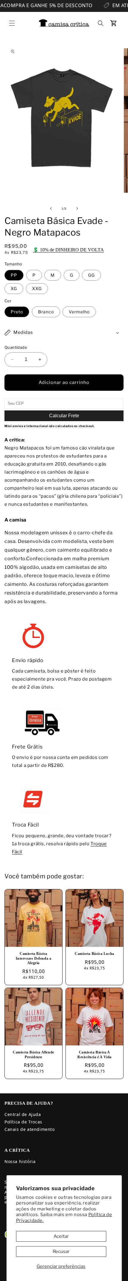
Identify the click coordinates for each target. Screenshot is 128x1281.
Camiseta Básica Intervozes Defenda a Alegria (33, 958)
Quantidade (15, 347)
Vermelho (79, 311)
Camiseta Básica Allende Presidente (33, 1054)
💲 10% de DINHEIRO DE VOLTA (68, 249)
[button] (11, 23)
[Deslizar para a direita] (77, 208)
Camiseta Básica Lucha (94, 954)
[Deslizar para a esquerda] (50, 208)
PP (14, 275)
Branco (46, 311)
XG (14, 288)
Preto (17, 311)
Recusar (61, 1251)
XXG (37, 288)
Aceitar (61, 1236)
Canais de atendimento (29, 1129)
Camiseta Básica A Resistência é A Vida (94, 1054)
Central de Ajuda (22, 1114)
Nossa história (19, 1161)
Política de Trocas (23, 1122)
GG (91, 275)
